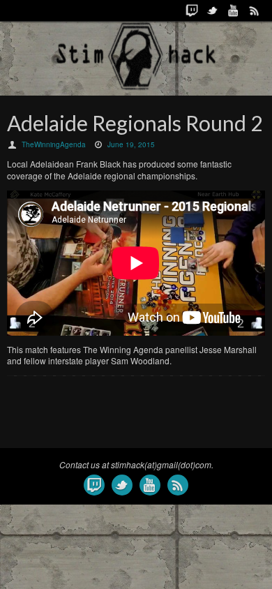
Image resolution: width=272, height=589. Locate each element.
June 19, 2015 (131, 144)
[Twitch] (191, 10)
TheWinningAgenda (54, 144)
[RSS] (254, 10)
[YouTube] (233, 10)
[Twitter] (212, 10)
